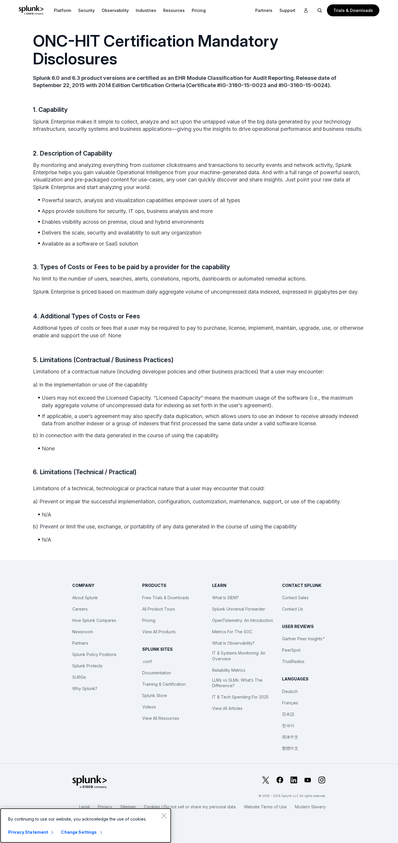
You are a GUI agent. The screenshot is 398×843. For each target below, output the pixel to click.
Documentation (156, 672)
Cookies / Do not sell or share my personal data (190, 806)
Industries (146, 10)
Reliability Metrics (228, 670)
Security (86, 10)
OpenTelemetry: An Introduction (242, 620)
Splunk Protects (87, 665)
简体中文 (290, 736)
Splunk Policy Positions (94, 654)
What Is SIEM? (225, 597)
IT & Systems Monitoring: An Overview (238, 655)
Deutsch (290, 691)
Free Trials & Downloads (165, 597)
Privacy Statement (28, 832)
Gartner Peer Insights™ (303, 638)
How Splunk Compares (94, 620)
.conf (147, 661)
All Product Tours (158, 608)
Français (290, 702)
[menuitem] (62, 10)
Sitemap (128, 806)
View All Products (159, 631)
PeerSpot (291, 650)
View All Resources (160, 718)
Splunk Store (154, 695)
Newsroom (82, 631)
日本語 (288, 714)
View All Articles (227, 708)
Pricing (148, 620)
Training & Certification (164, 684)
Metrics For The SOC (232, 631)
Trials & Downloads (353, 10)
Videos (149, 706)
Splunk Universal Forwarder (238, 608)
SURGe (79, 677)
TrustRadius (293, 661)
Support (287, 10)
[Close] (164, 816)
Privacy (105, 806)
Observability (115, 10)
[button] (62, 10)
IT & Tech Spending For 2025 (240, 696)
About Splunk (85, 597)
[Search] (319, 10)
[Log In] (305, 10)
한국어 (288, 725)
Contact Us (292, 608)
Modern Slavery (310, 806)
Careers (80, 608)
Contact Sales (295, 597)
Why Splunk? (84, 688)
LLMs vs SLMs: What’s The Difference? (237, 683)
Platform (62, 10)
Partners (80, 643)
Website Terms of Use (265, 806)
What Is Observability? (233, 643)
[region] (85, 825)
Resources (174, 10)
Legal (84, 806)
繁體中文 (290, 748)
